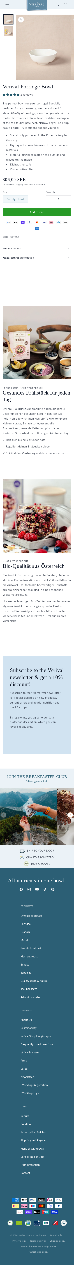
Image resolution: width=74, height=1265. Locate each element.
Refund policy (57, 1235)
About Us (26, 1019)
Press (24, 1060)
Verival (22, 1235)
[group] (28, 816)
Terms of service (38, 1241)
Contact (25, 1172)
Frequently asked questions (37, 1044)
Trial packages (29, 988)
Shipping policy (57, 1241)
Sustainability (29, 1027)
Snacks (25, 964)
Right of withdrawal (32, 1148)
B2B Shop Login (30, 1093)
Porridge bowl (15, 199)
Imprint (25, 1116)
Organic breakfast (31, 915)
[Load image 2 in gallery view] (8, 31)
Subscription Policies (33, 1132)
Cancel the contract (32, 1156)
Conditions (27, 1124)
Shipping (19, 184)
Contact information (31, 1246)
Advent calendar (30, 997)
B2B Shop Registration (34, 1085)
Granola (25, 931)
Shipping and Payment (34, 1140)
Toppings (26, 972)
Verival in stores (30, 1052)
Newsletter (27, 1076)
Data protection (30, 1164)
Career (25, 1068)
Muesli (25, 940)
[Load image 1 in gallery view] (8, 19)
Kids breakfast (29, 956)
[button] (7, 4)
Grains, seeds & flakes (34, 980)
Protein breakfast (31, 948)
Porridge (26, 923)
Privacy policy (19, 1241)
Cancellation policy (38, 1252)
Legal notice (50, 1246)
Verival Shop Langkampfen (36, 1036)
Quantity (50, 192)
